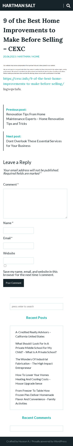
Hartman (24, 56)
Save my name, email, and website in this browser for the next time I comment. (30, 273)
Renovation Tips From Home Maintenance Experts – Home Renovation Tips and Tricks (35, 116)
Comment (11, 184)
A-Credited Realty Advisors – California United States (33, 334)
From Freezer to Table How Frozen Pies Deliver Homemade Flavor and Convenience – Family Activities (35, 397)
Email (7, 238)
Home (36, 56)
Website (9, 253)
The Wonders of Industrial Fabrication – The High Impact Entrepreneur (34, 363)
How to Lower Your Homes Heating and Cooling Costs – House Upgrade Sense (32, 379)
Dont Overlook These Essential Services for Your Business (34, 141)
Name (8, 223)
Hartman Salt (19, 5)
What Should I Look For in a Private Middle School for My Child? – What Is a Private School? (36, 348)
